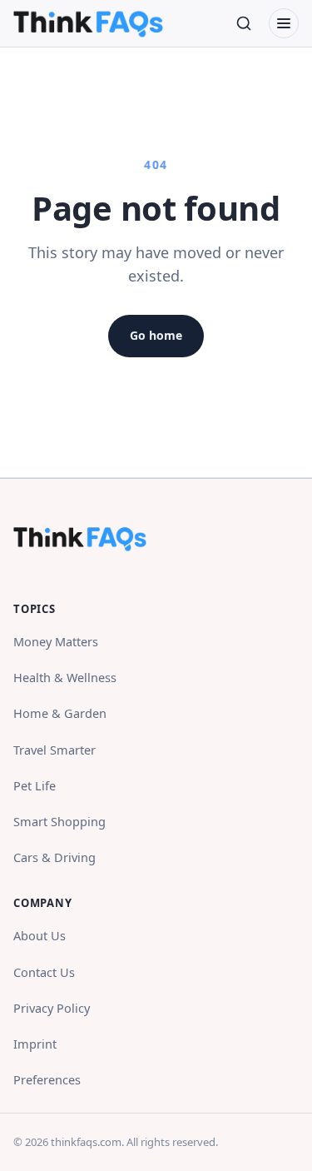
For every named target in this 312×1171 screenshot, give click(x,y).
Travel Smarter (54, 749)
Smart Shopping (59, 821)
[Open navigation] (284, 23)
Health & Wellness (64, 677)
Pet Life (34, 785)
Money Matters (55, 641)
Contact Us (44, 972)
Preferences (47, 1079)
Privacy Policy (51, 1007)
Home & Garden (59, 713)
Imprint (35, 1043)
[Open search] (243, 23)
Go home (156, 335)
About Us (39, 935)
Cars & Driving (54, 857)
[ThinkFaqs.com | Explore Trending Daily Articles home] (88, 23)
